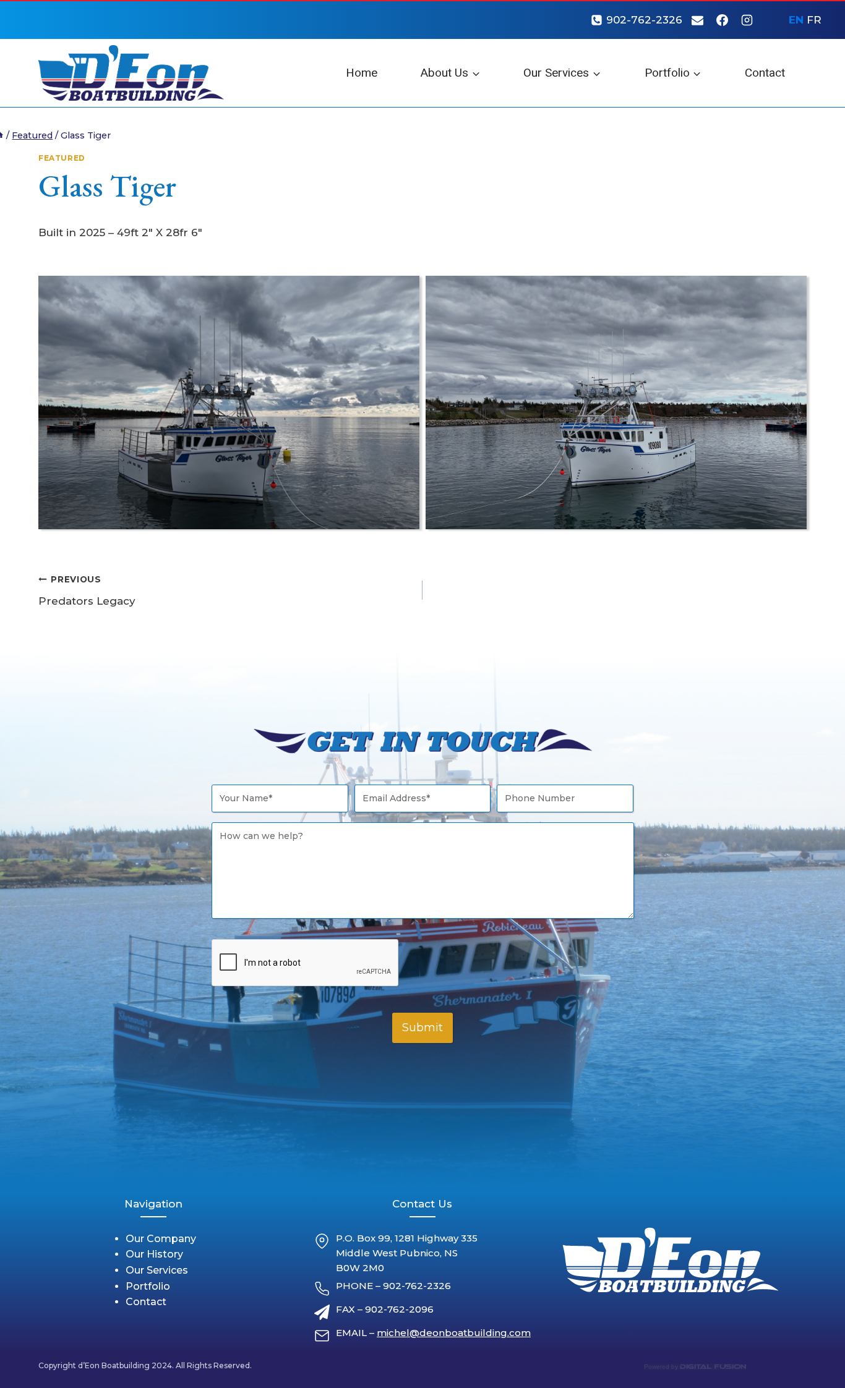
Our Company (161, 1239)
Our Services (157, 1270)
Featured (61, 158)
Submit (422, 1027)
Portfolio (148, 1286)
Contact (765, 73)
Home (361, 73)
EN (796, 20)
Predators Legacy (86, 590)
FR (814, 20)
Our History (154, 1254)
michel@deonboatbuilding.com (454, 1333)
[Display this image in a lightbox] (228, 403)
